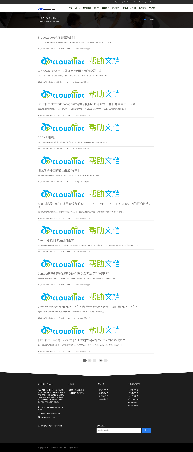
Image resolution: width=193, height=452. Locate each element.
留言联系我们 (133, 402)
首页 (70, 8)
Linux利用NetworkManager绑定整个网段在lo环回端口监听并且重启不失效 (87, 104)
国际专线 (125, 8)
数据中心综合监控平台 (76, 390)
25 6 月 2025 (60, 49)
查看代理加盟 (133, 406)
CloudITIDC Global (47, 49)
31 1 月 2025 (60, 252)
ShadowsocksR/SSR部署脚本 (57, 37)
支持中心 (78, 8)
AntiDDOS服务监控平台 (76, 393)
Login (145, 2)
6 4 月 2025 (59, 182)
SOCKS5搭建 (46, 137)
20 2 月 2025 (60, 218)
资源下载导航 (103, 393)
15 (101, 360)
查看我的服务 (133, 393)
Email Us (138, 2)
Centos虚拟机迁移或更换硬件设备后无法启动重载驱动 (74, 273)
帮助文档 (87, 49)
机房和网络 (143, 8)
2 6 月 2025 (59, 82)
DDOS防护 (105, 8)
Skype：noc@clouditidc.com (124, 2)
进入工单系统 (133, 396)
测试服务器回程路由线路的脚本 (59, 170)
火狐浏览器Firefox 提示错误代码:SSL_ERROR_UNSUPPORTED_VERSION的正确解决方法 (95, 205)
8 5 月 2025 (59, 148)
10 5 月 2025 (60, 115)
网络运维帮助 (103, 399)
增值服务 (133, 8)
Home (144, 19)
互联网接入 (115, 8)
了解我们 (152, 8)
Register (152, 2)
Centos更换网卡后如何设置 (56, 240)
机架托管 (96, 8)
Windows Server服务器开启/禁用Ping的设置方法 (70, 71)
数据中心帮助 (103, 396)
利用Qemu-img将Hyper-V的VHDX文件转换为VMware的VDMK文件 (81, 340)
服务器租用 (87, 8)
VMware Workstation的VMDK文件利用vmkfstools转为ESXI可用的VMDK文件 (88, 307)
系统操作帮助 (103, 390)
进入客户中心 (133, 390)
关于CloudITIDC (134, 399)
